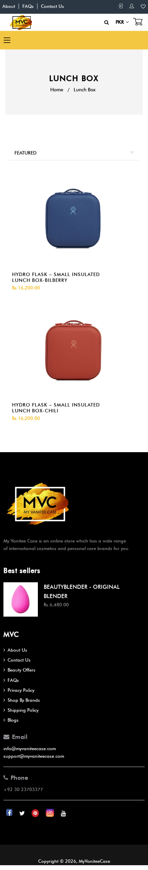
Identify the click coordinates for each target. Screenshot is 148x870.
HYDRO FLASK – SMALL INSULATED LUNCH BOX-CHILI (56, 408)
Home (56, 90)
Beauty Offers (21, 670)
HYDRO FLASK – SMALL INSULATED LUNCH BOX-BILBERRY (56, 277)
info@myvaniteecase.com (29, 748)
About (8, 6)
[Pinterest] (36, 813)
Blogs (13, 720)
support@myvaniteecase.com (33, 756)
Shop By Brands (24, 700)
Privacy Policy (21, 690)
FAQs (28, 6)
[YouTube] (63, 813)
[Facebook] (10, 813)
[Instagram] (50, 813)
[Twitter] (22, 813)
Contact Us (52, 6)
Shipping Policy (23, 710)
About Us (17, 650)
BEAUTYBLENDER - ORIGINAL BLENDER (82, 591)
